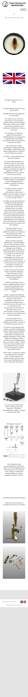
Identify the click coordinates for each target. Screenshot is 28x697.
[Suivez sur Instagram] (25, 602)
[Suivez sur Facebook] (21, 602)
